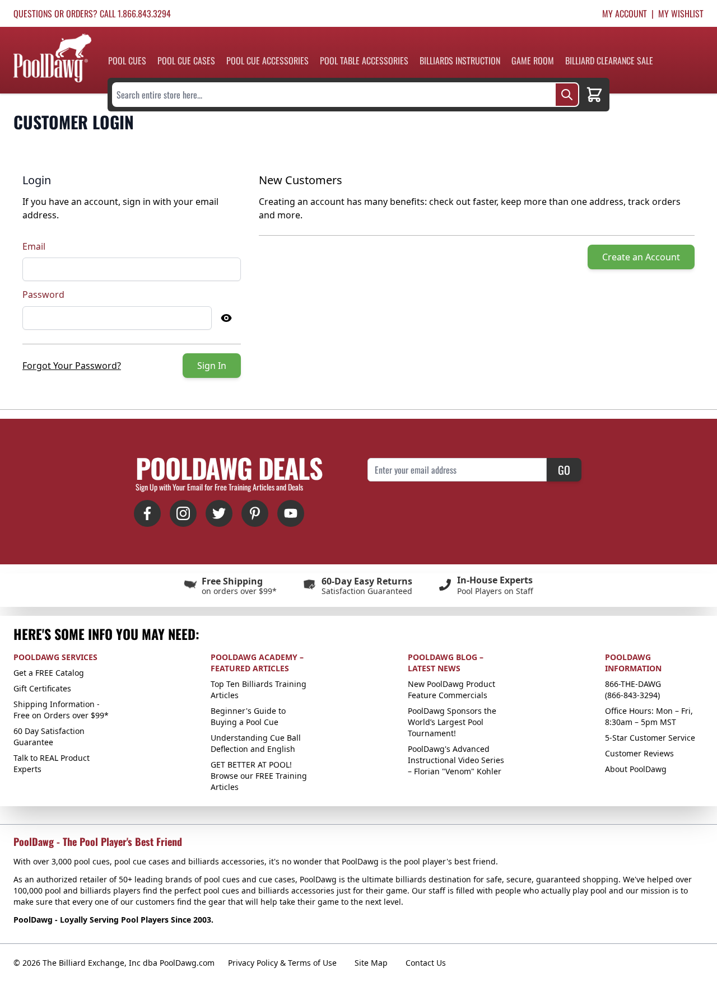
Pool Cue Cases (186, 60)
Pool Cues (127, 60)
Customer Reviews (639, 753)
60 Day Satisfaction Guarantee (49, 736)
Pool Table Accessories (364, 60)
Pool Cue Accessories (267, 60)
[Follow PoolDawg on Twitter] (219, 513)
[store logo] (52, 58)
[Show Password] (226, 318)
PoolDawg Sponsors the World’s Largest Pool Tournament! (452, 721)
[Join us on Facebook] (147, 513)
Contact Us (426, 962)
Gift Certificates (42, 688)
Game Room (532, 60)
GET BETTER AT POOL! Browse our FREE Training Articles (259, 775)
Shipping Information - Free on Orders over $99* (61, 710)
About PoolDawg (636, 769)
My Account (624, 13)
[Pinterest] (254, 513)
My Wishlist (681, 13)
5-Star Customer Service (650, 737)
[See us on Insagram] (183, 513)
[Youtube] (290, 513)
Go (564, 469)
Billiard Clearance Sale (609, 60)
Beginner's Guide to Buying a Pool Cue (248, 716)
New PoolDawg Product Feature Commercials (451, 689)
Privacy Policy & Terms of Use (282, 962)
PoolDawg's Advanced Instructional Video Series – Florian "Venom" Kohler (456, 760)
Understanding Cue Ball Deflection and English (256, 743)
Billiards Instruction (460, 60)
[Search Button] (567, 94)
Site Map (371, 962)
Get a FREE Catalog (48, 672)
